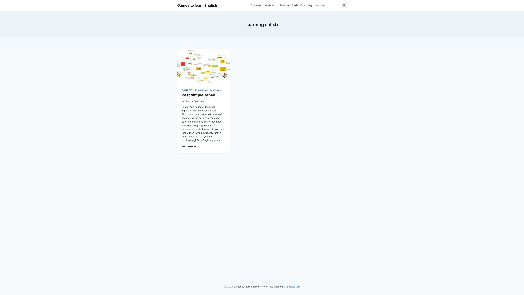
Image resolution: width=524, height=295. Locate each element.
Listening (284, 5)
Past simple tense (198, 95)
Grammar (256, 5)
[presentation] (203, 66)
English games (202, 90)
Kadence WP (293, 286)
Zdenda (187, 101)
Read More (189, 146)
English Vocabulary (302, 5)
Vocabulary (270, 5)
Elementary (187, 90)
